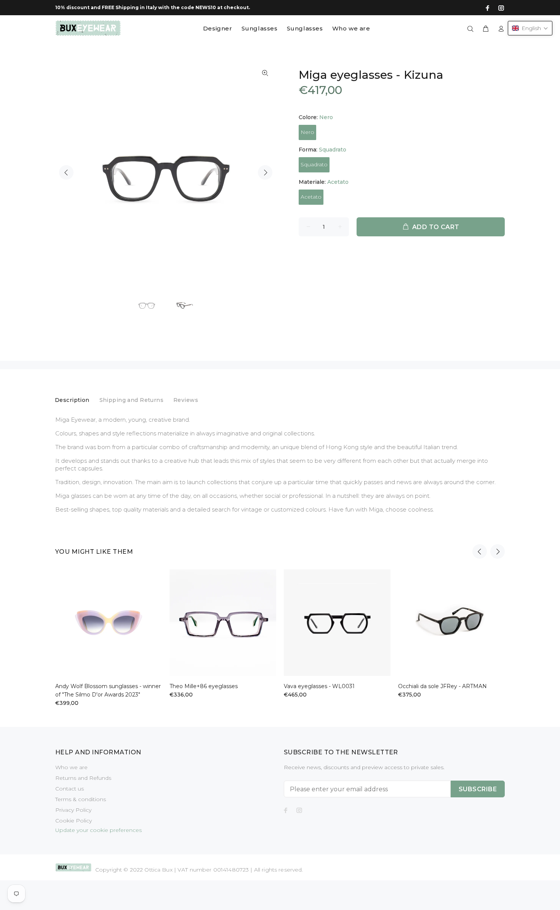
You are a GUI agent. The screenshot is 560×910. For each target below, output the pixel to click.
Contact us (69, 788)
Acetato (311, 196)
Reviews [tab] (185, 400)
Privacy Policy (73, 809)
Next (265, 172)
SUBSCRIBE (478, 789)
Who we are (71, 767)
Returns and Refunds (83, 778)
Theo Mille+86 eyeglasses (204, 686)
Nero (307, 132)
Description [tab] (72, 400)
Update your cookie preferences (98, 830)
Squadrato (314, 164)
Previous (66, 172)
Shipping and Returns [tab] (131, 400)
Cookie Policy (73, 820)
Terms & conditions (80, 799)
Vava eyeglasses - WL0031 (319, 686)
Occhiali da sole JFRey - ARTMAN (442, 686)
